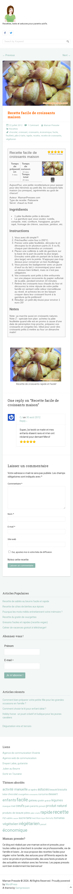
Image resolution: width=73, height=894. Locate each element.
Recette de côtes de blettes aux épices (23, 606)
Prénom (9, 646)
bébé (5, 794)
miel (13, 806)
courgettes (23, 794)
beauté (53, 789)
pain (27, 806)
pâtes (27, 813)
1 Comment (33, 125)
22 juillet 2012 (15, 125)
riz (4, 818)
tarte (29, 818)
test (34, 818)
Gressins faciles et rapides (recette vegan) (25, 622)
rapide (29, 135)
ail (29, 789)
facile (55, 132)
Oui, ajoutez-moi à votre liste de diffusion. (31, 552)
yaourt (43, 824)
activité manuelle (15, 789)
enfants (9, 800)
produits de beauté (13, 812)
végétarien (11, 139)
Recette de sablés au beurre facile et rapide (26, 601)
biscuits (62, 789)
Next (66, 55)
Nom (11, 514)
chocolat (13, 132)
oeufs (20, 806)
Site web (12, 539)
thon (38, 818)
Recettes (13, 129)
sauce (15, 818)
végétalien (10, 824)
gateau (33, 800)
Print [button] (52, 181)
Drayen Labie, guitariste (15, 763)
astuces (43, 789)
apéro (34, 789)
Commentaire (15, 483)
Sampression (22, 888)
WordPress (11, 884)
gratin (41, 800)
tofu (51, 818)
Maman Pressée (51, 125)
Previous (9, 55)
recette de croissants (51, 135)
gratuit (48, 800)
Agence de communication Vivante (21, 753)
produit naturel (56, 806)
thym (43, 818)
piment (42, 806)
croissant (23, 132)
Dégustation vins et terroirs (17, 726)
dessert (53, 794)
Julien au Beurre (11, 768)
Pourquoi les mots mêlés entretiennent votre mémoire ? (32, 611)
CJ (21, 417)
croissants (34, 132)
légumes (57, 800)
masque (6, 806)
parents (34, 806)
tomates (59, 818)
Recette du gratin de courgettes (19, 617)
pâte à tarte (20, 135)
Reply (23, 421)
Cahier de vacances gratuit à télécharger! (24, 627)
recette (36, 135)
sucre (22, 818)
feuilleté (10, 135)
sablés (9, 818)
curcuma (43, 794)
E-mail (11, 526)
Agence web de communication (19, 758)
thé (47, 818)
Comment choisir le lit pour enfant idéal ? (24, 708)
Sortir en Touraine (12, 774)
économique (46, 132)
